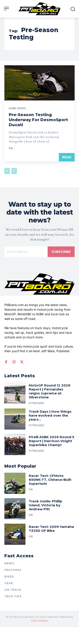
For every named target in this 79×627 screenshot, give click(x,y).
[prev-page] (7, 171)
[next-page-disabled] (14, 171)
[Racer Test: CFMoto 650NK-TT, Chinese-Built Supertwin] (14, 483)
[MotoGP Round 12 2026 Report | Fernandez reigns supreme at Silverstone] (14, 392)
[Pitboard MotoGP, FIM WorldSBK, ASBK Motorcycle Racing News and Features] (39, 9)
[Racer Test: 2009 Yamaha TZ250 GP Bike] (14, 534)
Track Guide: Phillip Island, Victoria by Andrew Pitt (45, 505)
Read (66, 157)
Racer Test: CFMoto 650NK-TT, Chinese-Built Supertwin (50, 480)
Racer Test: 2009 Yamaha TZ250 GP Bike (51, 529)
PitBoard (36, 403)
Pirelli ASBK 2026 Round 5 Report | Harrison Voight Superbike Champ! (51, 441)
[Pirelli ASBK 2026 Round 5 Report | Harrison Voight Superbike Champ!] (14, 444)
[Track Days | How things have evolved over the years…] (14, 419)
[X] (22, 362)
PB (11, 148)
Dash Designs (39, 620)
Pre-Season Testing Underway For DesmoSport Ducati (38, 120)
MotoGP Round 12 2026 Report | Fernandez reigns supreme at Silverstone (49, 391)
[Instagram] (14, 362)
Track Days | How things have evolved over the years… (50, 415)
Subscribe (61, 252)
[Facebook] (6, 362)
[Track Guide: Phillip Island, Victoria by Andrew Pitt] (14, 508)
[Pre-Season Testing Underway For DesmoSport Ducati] (39, 82)
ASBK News (17, 108)
